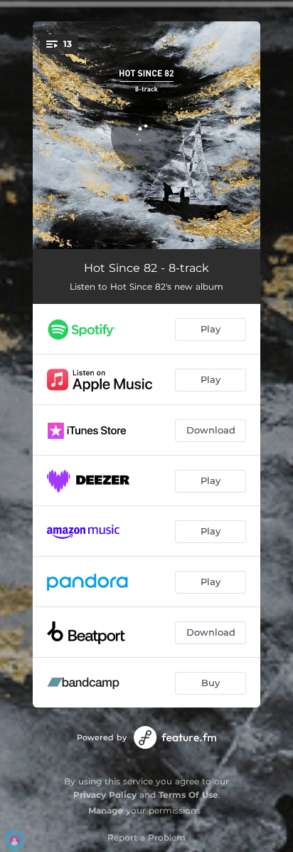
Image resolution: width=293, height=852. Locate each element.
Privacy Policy (105, 794)
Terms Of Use (188, 794)
